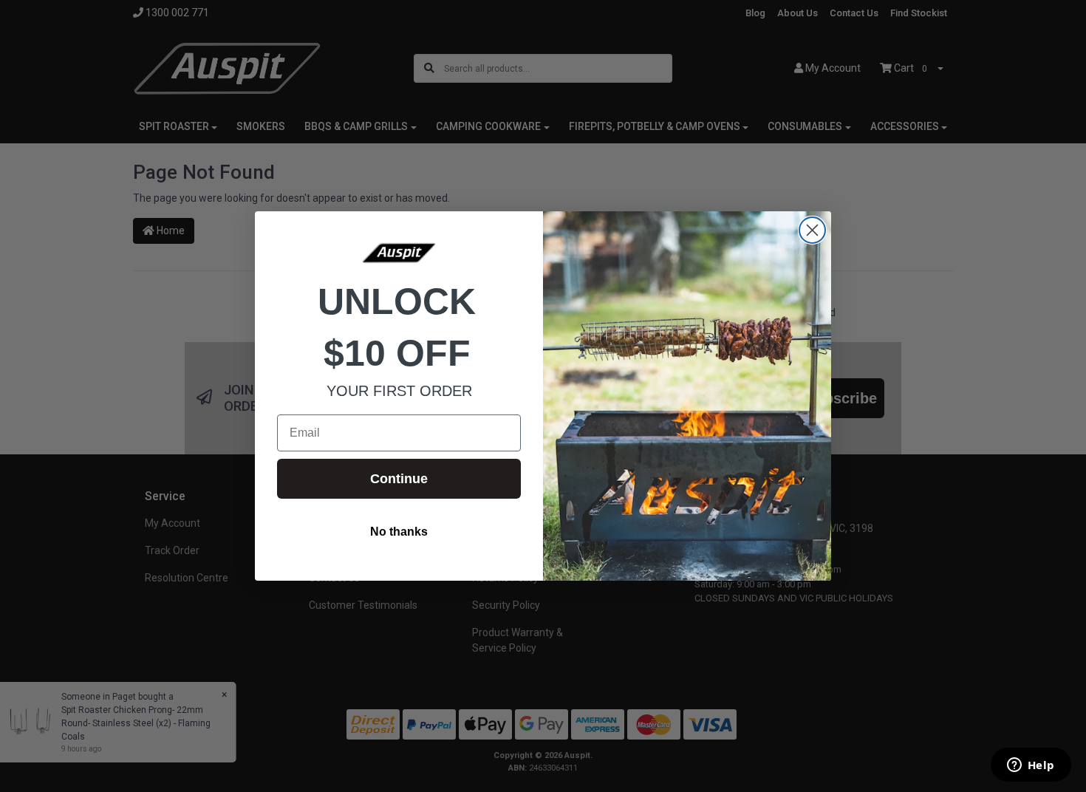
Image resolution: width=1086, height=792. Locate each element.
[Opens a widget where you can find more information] (1030, 766)
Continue (399, 478)
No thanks (399, 531)
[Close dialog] (812, 230)
